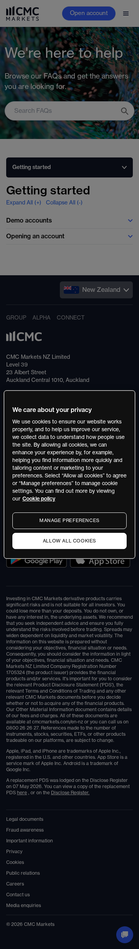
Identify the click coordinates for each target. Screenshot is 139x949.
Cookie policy (38, 498)
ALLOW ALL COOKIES (69, 541)
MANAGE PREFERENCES (69, 520)
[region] (69, 474)
